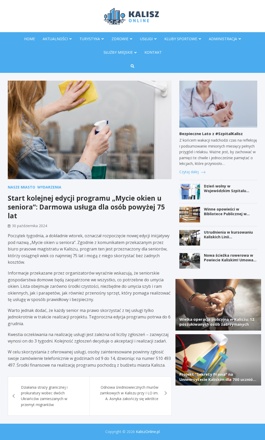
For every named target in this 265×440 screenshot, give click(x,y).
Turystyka (89, 38)
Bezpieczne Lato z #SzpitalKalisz (211, 133)
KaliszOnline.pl (148, 431)
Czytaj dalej (189, 171)
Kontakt (153, 52)
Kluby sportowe (180, 38)
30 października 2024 (29, 225)
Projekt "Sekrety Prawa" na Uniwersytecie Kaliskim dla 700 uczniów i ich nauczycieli (217, 379)
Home (29, 38)
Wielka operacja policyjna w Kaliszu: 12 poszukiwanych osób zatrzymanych (216, 322)
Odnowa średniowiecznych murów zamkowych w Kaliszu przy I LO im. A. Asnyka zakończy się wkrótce (129, 393)
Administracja (223, 38)
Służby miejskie (118, 52)
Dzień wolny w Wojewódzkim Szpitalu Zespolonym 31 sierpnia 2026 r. (230, 193)
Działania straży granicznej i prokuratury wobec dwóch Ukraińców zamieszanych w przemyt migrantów (44, 396)
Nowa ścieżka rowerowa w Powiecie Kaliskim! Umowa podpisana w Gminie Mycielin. (228, 262)
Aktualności (55, 38)
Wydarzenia (49, 187)
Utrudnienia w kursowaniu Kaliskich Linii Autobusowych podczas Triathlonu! (228, 239)
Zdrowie (120, 38)
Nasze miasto (21, 187)
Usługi (146, 38)
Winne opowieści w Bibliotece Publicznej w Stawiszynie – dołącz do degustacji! (226, 216)
